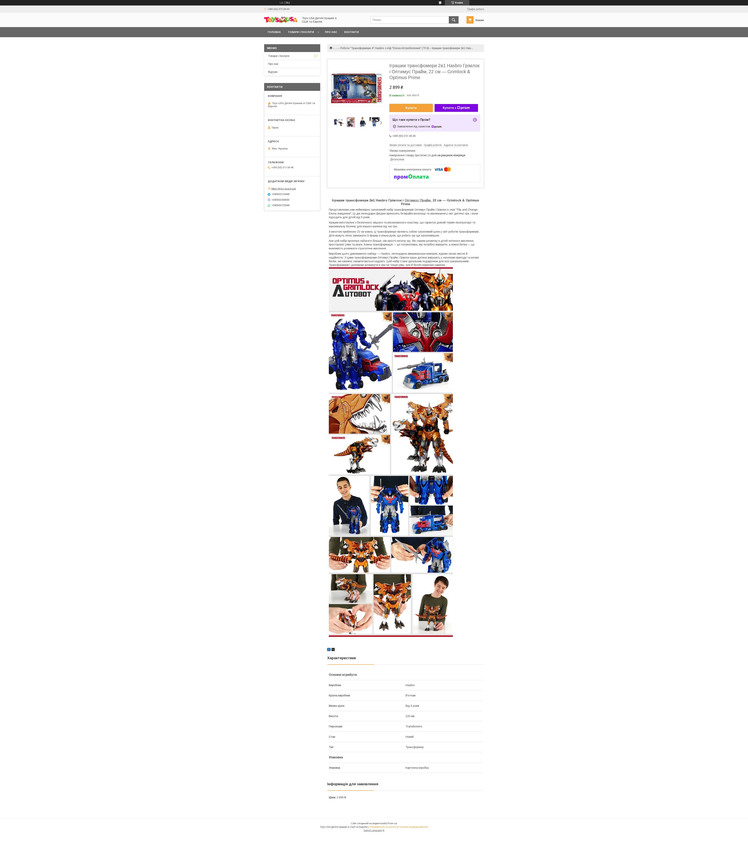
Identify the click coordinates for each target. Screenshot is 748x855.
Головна (274, 32)
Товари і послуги (301, 32)
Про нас (331, 32)
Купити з (449, 107)
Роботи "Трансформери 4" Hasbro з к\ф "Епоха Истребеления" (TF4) (384, 48)
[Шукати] (454, 20)
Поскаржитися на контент (383, 827)
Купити (411, 107)
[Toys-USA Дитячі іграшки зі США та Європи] (280, 21)
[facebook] (329, 650)
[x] (333, 650)
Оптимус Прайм (418, 200)
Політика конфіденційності (413, 827)
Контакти (351, 32)
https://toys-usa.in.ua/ (283, 188)
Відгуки (272, 71)
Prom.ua (392, 823)
